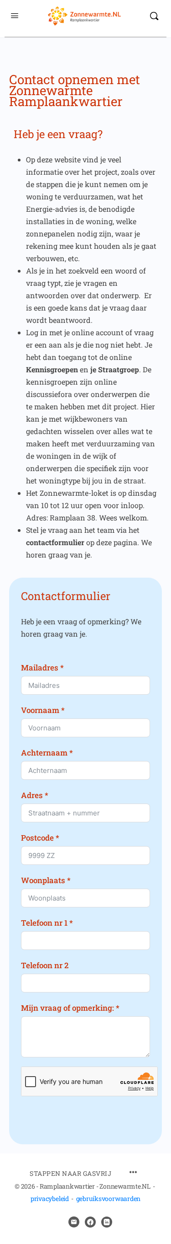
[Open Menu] (14, 15)
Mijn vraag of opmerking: (67, 1008)
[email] (73, 1222)
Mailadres (39, 667)
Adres (32, 795)
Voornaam (40, 710)
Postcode (37, 837)
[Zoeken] (154, 16)
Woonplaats (43, 880)
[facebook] (90, 1222)
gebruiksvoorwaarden (108, 1198)
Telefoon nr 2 (44, 965)
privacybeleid (50, 1198)
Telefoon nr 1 (44, 922)
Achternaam (44, 752)
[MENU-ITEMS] (133, 1173)
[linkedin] (106, 1222)
